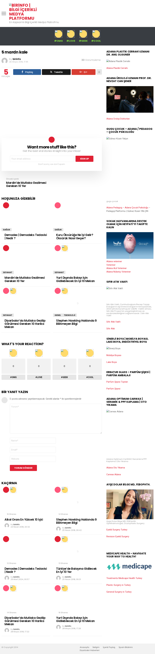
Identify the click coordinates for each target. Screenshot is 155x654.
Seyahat (7, 272)
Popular (58, 205)
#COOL (96, 40)
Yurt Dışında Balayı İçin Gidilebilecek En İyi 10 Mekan (75, 279)
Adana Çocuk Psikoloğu (136, 207)
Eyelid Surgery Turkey (116, 529)
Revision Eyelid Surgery (117, 536)
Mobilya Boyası (113, 355)
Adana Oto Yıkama (115, 467)
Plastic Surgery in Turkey (118, 585)
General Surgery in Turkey (119, 591)
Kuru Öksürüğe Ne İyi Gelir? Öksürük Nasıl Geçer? (74, 236)
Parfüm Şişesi (113, 388)
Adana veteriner (114, 261)
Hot (6, 205)
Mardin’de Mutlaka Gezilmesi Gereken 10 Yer (25, 279)
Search (151, 13)
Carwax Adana (113, 474)
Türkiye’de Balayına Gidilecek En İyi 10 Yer (76, 570)
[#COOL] (65, 539)
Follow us (145, 13)
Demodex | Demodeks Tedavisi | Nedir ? (26, 236)
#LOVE (70, 40)
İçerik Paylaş (109, 647)
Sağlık (6, 229)
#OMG (58, 40)
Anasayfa (84, 647)
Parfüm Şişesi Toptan (117, 381)
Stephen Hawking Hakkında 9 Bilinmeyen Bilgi (76, 322)
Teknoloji (69, 315)
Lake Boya (111, 362)
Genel (58, 315)
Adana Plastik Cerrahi (117, 68)
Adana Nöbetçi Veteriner (118, 271)
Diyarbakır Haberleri (89, 650)
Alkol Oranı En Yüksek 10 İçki (24, 520)
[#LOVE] (65, 248)
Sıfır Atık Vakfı (113, 321)
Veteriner (110, 265)
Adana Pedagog (114, 207)
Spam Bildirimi (126, 647)
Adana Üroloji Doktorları (118, 118)
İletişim (96, 647)
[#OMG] (65, 291)
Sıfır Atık (110, 328)
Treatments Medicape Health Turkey (124, 578)
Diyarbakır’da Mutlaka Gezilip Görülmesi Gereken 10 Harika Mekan (25, 324)
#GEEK (83, 40)
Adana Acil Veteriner (116, 268)
